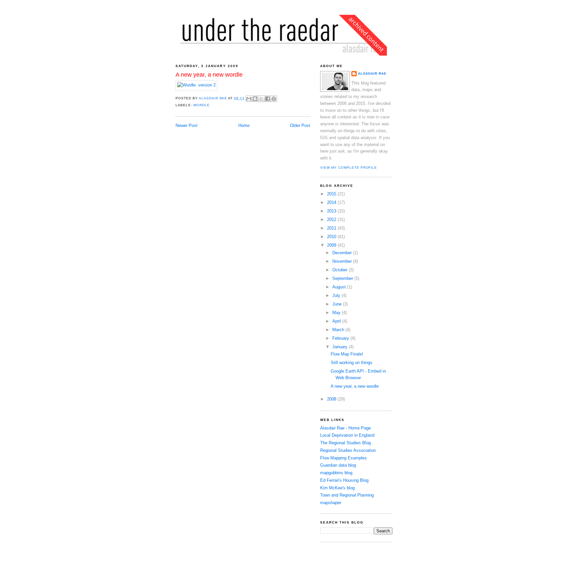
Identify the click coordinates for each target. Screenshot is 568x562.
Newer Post (187, 125)
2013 (332, 210)
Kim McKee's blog (337, 487)
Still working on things (351, 362)
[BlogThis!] (255, 98)
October (340, 269)
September (343, 278)
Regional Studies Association (348, 450)
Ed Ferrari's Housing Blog (344, 480)
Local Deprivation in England (347, 435)
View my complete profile (348, 167)
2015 (332, 193)
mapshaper (330, 502)
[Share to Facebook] (267, 98)
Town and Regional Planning (347, 495)
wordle (201, 105)
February (341, 338)
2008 (332, 399)
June (337, 304)
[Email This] (249, 98)
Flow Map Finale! (347, 354)
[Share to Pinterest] (274, 98)
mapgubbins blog (336, 472)
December (342, 252)
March (338, 329)
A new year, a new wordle (355, 386)
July (337, 295)
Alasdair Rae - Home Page (345, 428)
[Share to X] (261, 98)
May (337, 312)
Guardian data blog (338, 465)
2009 (332, 245)
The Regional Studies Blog (345, 442)
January (340, 346)
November (342, 261)
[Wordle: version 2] (196, 85)
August (339, 286)
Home (243, 125)
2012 (332, 219)
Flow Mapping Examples (343, 457)
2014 (332, 202)
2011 (332, 228)
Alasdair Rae (213, 98)
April (337, 321)
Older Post (300, 125)
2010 (332, 236)
